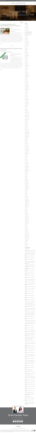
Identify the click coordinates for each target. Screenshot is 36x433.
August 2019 (26, 120)
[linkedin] (18, 421)
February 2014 (27, 214)
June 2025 (26, 48)
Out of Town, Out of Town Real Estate (30, 342)
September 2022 (27, 76)
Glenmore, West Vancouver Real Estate (8, 52)
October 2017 (27, 152)
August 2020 (26, 105)
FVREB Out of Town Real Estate (29, 303)
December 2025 (27, 42)
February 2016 (27, 180)
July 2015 (26, 190)
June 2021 (26, 93)
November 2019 (27, 116)
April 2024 (26, 62)
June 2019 (26, 123)
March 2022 (26, 82)
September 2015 (27, 187)
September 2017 (27, 153)
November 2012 (27, 236)
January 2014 (26, 216)
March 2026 (26, 39)
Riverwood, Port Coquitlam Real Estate (30, 361)
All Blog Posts (26, 24)
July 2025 (26, 46)
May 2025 (26, 49)
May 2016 (26, 176)
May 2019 (26, 125)
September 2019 (27, 119)
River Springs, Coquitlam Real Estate (29, 360)
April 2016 (26, 177)
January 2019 (26, 130)
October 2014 (27, 203)
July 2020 (26, 106)
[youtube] (20, 421)
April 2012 (26, 246)
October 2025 (27, 45)
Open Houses (26, 27)
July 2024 (26, 58)
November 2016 (27, 167)
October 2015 (27, 186)
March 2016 (26, 179)
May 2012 (26, 244)
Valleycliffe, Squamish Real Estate (29, 392)
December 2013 (27, 217)
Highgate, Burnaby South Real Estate (29, 314)
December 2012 (27, 234)
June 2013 (26, 226)
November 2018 (27, 133)
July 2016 (26, 173)
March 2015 (26, 196)
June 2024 (26, 59)
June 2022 (26, 79)
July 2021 (26, 92)
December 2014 (27, 200)
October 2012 (27, 237)
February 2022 (27, 83)
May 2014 (26, 210)
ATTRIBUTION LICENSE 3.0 (22, 428)
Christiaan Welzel (15, 428)
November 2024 (27, 55)
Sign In (1, 0)
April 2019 (26, 126)
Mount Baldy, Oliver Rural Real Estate (30, 333)
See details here (12, 31)
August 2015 (26, 189)
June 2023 (26, 68)
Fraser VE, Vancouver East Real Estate (30, 301)
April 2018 (26, 143)
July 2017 (26, 156)
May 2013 (26, 227)
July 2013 (26, 224)
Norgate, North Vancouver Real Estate (30, 337)
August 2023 (26, 66)
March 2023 (26, 72)
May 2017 (26, 159)
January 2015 (26, 199)
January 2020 (26, 113)
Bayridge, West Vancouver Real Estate (30, 253)
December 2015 (27, 183)
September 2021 (27, 89)
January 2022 (26, 85)
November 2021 (27, 86)
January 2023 (26, 75)
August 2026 (26, 36)
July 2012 (26, 241)
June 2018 (26, 140)
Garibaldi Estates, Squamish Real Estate (30, 304)
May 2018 (26, 142)
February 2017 (27, 163)
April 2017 (26, 160)
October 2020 (27, 102)
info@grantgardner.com (19, 419)
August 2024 (26, 56)
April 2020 (26, 109)
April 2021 (26, 96)
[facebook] (14, 421)
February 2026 (27, 41)
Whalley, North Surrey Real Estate (29, 402)
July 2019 (26, 122)
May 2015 (26, 193)
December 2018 (27, 132)
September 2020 (27, 103)
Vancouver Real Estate (28, 396)
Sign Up (5, 0)
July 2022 (26, 78)
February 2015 (27, 197)
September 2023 (27, 65)
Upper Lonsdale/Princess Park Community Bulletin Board (29, 32)
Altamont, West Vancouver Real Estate (30, 250)
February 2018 (27, 146)
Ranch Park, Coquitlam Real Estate (29, 354)
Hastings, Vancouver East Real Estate (30, 313)
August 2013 (26, 223)
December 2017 (27, 149)
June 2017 (26, 157)
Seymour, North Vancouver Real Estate (30, 373)
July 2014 (26, 207)
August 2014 (26, 206)
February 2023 (27, 73)
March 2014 (26, 213)
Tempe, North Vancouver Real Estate (30, 376)
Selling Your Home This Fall (28, 369)
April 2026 (26, 38)
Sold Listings (26, 30)
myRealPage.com (18, 426)
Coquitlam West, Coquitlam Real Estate (30, 279)
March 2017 (26, 162)
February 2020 (27, 112)
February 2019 (27, 129)
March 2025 (26, 52)
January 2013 (26, 233)
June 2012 (26, 243)
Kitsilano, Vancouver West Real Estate (30, 320)
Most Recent (26, 35)
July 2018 (26, 139)
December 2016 (27, 166)
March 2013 (26, 230)
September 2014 (27, 204)
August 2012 (26, 240)
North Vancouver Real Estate (29, 338)
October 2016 (27, 169)
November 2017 (27, 150)
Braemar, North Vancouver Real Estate (30, 261)
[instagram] (22, 421)
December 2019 (27, 115)
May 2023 (26, 69)
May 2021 (26, 95)
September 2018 (27, 136)
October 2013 (27, 220)
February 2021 (27, 99)
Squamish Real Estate (27, 374)
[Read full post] (5, 31)
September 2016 (27, 170)
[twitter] (16, 421)
